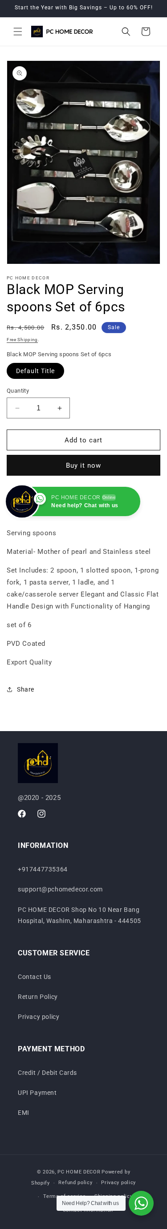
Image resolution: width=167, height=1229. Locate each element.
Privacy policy (38, 1016)
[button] (18, 31)
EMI (23, 1112)
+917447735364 (43, 869)
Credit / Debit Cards (47, 1072)
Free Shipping (22, 339)
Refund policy (75, 1182)
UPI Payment (37, 1092)
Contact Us (34, 976)
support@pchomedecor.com (60, 889)
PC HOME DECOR (78, 1172)
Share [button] (25, 689)
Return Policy (38, 996)
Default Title (35, 370)
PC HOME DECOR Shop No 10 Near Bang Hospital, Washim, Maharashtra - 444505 (79, 915)
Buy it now (83, 465)
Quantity (18, 390)
